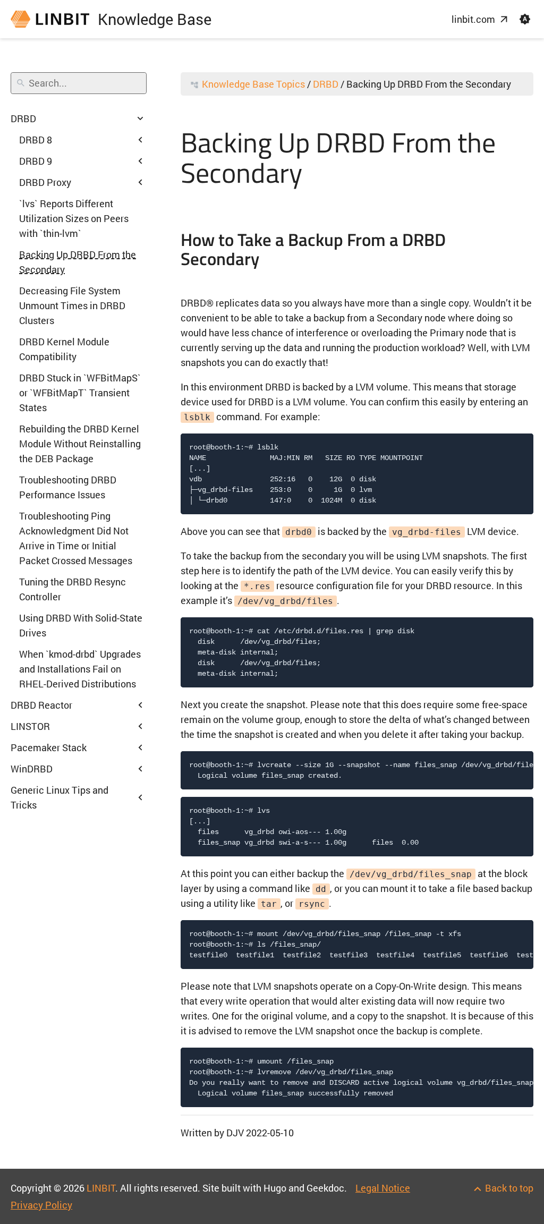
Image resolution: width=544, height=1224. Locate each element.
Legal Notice (382, 1188)
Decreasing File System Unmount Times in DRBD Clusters (72, 305)
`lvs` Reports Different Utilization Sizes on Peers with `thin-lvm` (74, 218)
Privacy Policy (41, 1204)
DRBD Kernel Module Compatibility (64, 349)
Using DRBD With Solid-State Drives (80, 625)
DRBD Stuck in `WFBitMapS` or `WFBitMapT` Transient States (80, 392)
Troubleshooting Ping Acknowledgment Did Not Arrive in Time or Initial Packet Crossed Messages (75, 538)
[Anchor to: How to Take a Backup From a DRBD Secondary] (524, 251)
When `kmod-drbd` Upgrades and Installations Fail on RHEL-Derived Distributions (80, 669)
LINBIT (101, 1188)
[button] (524, 19)
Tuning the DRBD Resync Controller (72, 589)
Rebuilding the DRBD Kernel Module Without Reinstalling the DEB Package (80, 443)
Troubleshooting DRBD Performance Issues (67, 487)
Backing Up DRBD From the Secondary (77, 262)
